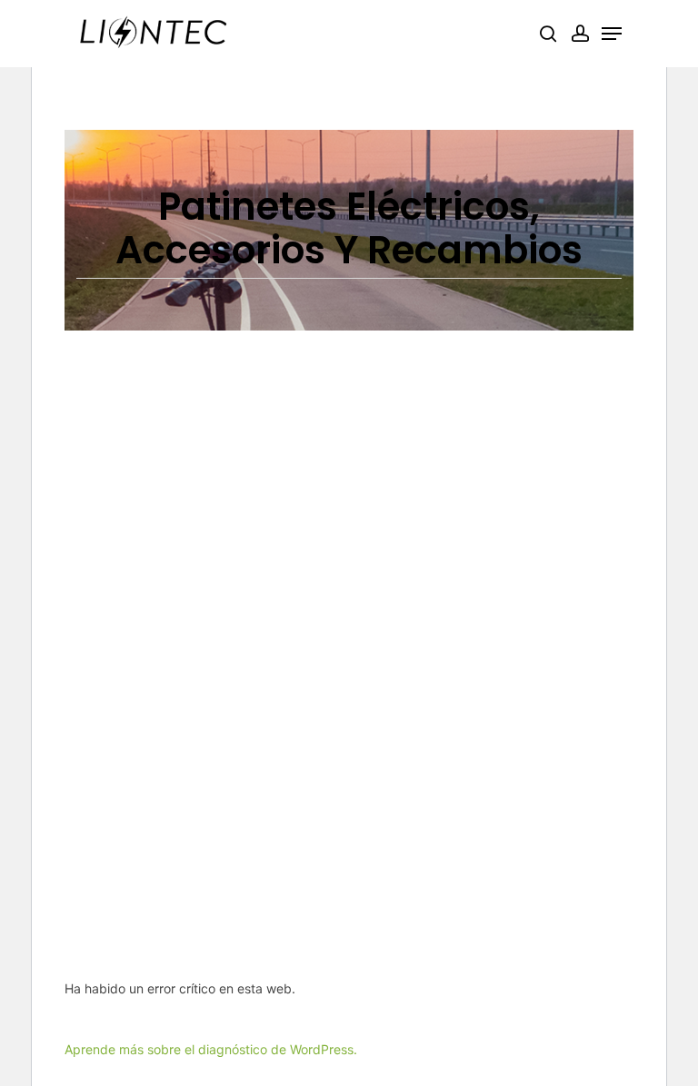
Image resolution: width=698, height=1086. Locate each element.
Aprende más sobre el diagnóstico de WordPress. (211, 1049)
